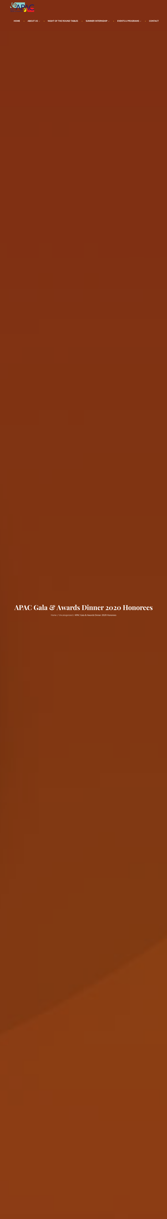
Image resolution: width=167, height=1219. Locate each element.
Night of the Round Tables (63, 21)
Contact (154, 21)
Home (17, 21)
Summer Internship (96, 21)
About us (33, 21)
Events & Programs (128, 21)
